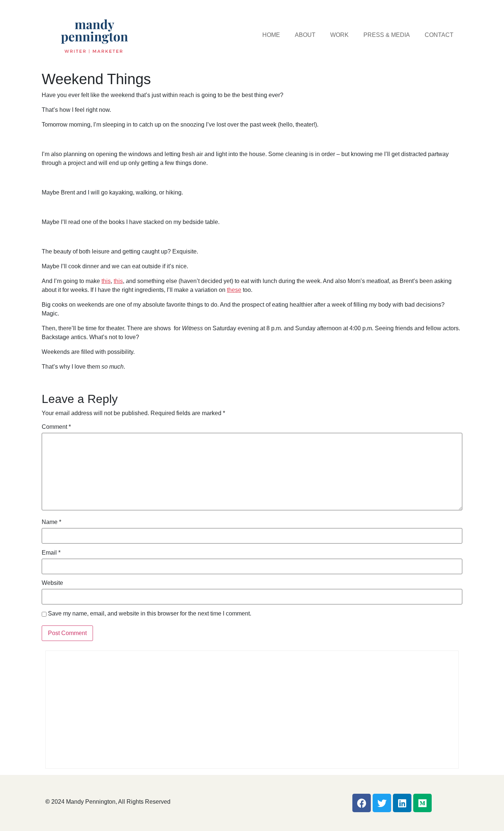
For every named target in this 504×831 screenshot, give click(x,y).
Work (339, 35)
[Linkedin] (402, 803)
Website (52, 583)
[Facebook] (361, 803)
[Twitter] (382, 803)
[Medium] (422, 803)
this (106, 281)
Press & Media (386, 35)
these (234, 290)
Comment (56, 427)
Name (51, 522)
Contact (439, 35)
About (305, 35)
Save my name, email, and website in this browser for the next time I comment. (149, 614)
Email (51, 553)
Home (271, 35)
